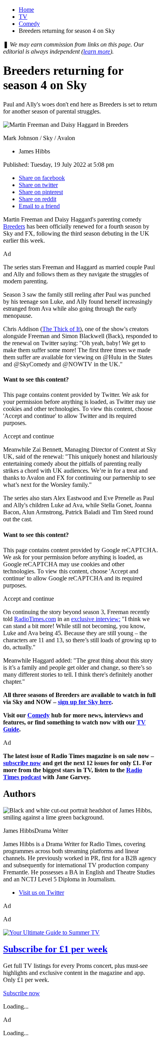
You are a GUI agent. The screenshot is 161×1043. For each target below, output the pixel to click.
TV (23, 16)
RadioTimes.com (35, 619)
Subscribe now (21, 993)
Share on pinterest (41, 192)
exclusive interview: (95, 619)
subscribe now (22, 763)
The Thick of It (61, 329)
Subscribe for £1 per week (55, 949)
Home (26, 9)
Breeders (14, 226)
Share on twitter (38, 185)
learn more (96, 51)
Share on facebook (42, 178)
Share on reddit (37, 199)
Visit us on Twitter (41, 892)
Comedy (29, 23)
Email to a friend (39, 206)
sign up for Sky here (84, 702)
